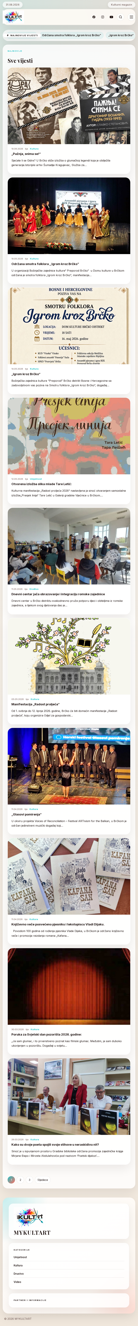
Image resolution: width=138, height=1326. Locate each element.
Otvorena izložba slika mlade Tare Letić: (41, 484)
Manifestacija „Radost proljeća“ (35, 704)
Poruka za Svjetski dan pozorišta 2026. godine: (46, 1034)
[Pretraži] (120, 17)
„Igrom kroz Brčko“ (25, 374)
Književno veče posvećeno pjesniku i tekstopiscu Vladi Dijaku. (58, 924)
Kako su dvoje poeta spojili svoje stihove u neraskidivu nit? (55, 1144)
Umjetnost (36, 479)
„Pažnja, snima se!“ (46, 35)
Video (17, 1282)
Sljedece (42, 1180)
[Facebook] (94, 17)
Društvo (34, 589)
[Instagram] (102, 17)
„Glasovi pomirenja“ (26, 814)
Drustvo (19, 1273)
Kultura (34, 148)
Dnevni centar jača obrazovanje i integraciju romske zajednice (58, 594)
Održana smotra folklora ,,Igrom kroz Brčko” (95, 35)
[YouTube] (111, 17)
